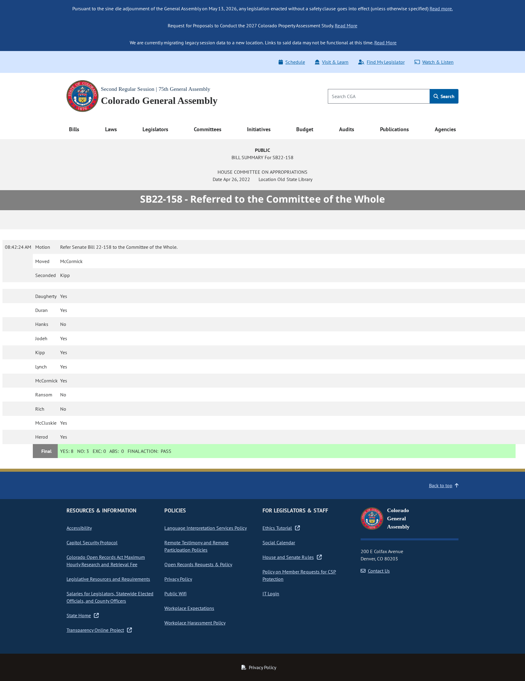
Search (447, 96)
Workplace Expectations (189, 608)
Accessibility (79, 528)
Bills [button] (74, 129)
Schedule (295, 62)
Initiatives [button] (258, 129)
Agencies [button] (445, 129)
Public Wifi (175, 593)
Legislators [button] (155, 129)
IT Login (270, 593)
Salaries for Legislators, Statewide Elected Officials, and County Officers (110, 597)
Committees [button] (207, 129)
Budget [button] (304, 129)
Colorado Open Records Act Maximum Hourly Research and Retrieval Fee (106, 560)
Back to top (440, 485)
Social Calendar (278, 542)
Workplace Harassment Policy (194, 623)
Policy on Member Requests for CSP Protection (299, 575)
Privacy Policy (178, 579)
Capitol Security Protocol (92, 542)
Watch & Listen (438, 62)
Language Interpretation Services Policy (205, 528)
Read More (346, 25)
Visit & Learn (335, 62)
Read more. (441, 8)
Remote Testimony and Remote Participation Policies (196, 546)
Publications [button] (394, 129)
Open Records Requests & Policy (198, 564)
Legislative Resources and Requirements (108, 579)
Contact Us (379, 571)
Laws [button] (111, 129)
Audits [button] (346, 129)
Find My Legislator (385, 62)
